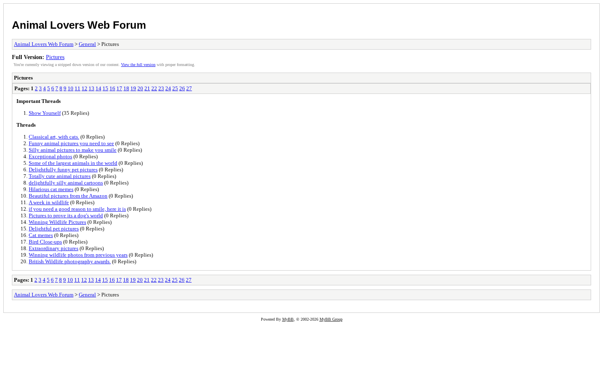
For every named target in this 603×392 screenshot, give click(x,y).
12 (84, 88)
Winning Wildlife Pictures (57, 222)
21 (147, 88)
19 (133, 88)
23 (161, 88)
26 (182, 88)
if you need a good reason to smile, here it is (77, 209)
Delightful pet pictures (54, 229)
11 (77, 88)
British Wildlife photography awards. (70, 261)
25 (175, 88)
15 (105, 88)
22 (154, 88)
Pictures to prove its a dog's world (66, 215)
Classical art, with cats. (54, 137)
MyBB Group (331, 319)
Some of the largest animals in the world (73, 163)
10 (70, 88)
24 (168, 88)
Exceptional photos (50, 156)
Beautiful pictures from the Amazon (68, 196)
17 (119, 88)
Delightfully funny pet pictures (63, 169)
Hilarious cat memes (51, 189)
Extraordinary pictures (53, 248)
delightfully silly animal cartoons (66, 183)
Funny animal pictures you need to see (71, 143)
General (87, 44)
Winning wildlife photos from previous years (78, 255)
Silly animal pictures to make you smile (72, 150)
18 (126, 88)
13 (91, 88)
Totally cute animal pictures (60, 176)
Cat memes (41, 235)
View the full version (138, 64)
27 (189, 88)
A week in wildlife (49, 202)
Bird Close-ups (45, 242)
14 (98, 88)
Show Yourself (45, 113)
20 (140, 88)
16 (112, 88)
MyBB (288, 319)
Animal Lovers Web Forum (79, 25)
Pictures (55, 57)
